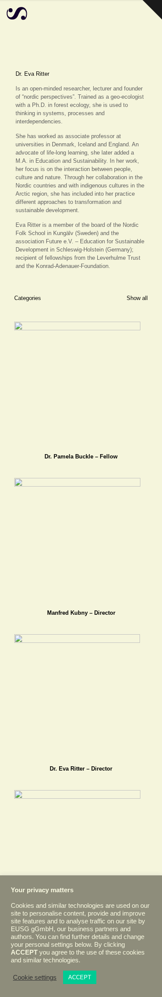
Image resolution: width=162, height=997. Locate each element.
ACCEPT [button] (79, 977)
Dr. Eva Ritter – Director (81, 768)
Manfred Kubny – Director (81, 613)
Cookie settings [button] (35, 977)
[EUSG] (16, 13)
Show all (136, 298)
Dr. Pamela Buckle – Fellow (81, 456)
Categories (27, 298)
